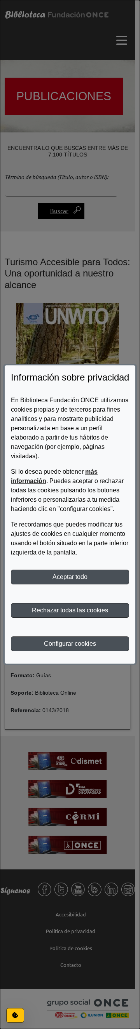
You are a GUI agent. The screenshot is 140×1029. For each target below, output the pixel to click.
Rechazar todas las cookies (70, 610)
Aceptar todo (70, 577)
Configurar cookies (70, 643)
